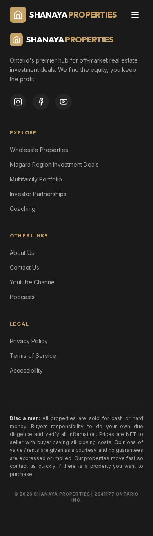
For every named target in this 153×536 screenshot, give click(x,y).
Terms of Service (33, 355)
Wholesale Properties (39, 149)
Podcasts (22, 296)
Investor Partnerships (38, 193)
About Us (22, 252)
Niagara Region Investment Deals (54, 164)
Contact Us (24, 267)
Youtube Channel (33, 282)
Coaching (22, 208)
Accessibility (26, 370)
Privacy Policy (29, 340)
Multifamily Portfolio (36, 179)
